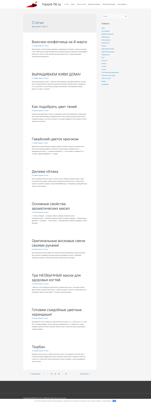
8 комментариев (37, 318)
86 (52, 374)
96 (66, 374)
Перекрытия (106, 54)
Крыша (104, 46)
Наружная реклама (108, 49)
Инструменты (122, 4)
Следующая (85, 374)
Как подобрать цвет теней (54, 106)
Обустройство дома (109, 4)
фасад (103, 81)
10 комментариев (37, 78)
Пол (103, 57)
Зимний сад (105, 37)
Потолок (104, 60)
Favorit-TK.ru (51, 4)
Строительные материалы (110, 72)
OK (114, 401)
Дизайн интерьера (94, 4)
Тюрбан (38, 347)
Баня (72, 4)
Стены (104, 69)
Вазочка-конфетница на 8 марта (59, 42)
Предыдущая (35, 374)
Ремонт (104, 63)
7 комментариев (37, 143)
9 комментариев (37, 249)
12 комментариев (37, 284)
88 (59, 374)
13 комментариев (37, 46)
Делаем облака (45, 171)
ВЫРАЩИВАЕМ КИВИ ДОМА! (56, 74)
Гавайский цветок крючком (55, 139)
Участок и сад (81, 4)
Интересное (105, 43)
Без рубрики (106, 31)
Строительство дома (108, 75)
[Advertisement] (115, 115)
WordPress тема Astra (59, 398)
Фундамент (105, 84)
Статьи (66, 4)
